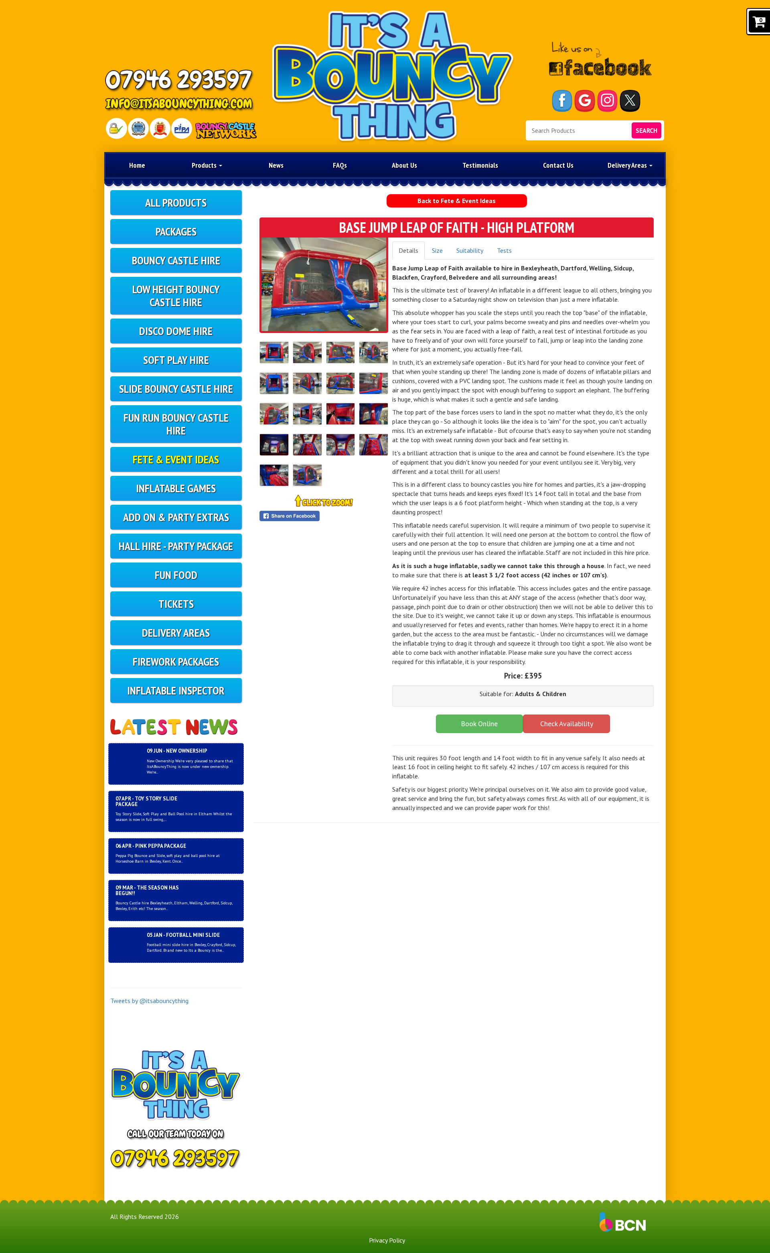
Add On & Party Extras (176, 517)
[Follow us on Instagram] (607, 101)
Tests (504, 250)
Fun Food (176, 574)
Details (408, 250)
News (276, 165)
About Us (404, 165)
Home (137, 165)
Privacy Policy (387, 1240)
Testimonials (480, 165)
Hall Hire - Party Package (176, 545)
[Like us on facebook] (600, 59)
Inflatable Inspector (176, 690)
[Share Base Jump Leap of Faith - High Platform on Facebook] (323, 516)
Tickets (176, 603)
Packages (176, 231)
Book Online (479, 723)
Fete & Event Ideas (176, 459)
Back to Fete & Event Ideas (456, 201)
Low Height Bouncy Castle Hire (176, 295)
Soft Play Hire (176, 359)
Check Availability (566, 723)
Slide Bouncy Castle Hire (176, 388)
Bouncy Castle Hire (176, 260)
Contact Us (558, 165)
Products (205, 165)
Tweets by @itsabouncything (149, 1001)
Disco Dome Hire (176, 330)
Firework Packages (176, 661)
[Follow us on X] (630, 101)
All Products (176, 202)
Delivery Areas (628, 165)
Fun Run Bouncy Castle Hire (176, 424)
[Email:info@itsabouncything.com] (180, 104)
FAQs (340, 165)
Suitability (469, 250)
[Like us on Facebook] (562, 101)
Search (646, 130)
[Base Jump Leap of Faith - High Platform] (323, 284)
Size (437, 250)
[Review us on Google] (584, 101)
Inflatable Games (176, 488)
